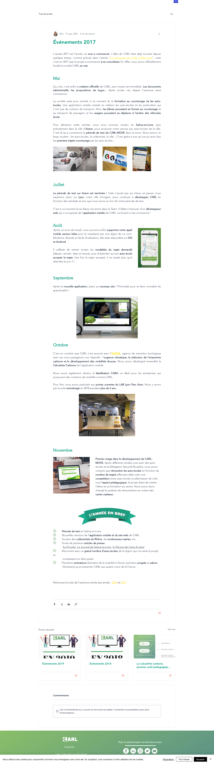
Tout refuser (184, 759)
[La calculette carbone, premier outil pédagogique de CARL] (154, 646)
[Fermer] (210, 759)
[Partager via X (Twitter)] (61, 604)
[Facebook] (126, 751)
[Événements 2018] (107, 646)
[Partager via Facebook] (54, 604)
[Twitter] (147, 751)
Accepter (200, 759)
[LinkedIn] (133, 751)
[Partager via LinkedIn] (68, 604)
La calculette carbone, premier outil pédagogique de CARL (153, 665)
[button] (171, 14)
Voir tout (171, 629)
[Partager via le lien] (76, 604)
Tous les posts (45, 14)
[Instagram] (140, 751)
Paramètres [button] (168, 759)
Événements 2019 (53, 663)
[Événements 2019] (60, 646)
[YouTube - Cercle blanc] (154, 751)
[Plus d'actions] (159, 34)
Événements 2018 (100, 663)
